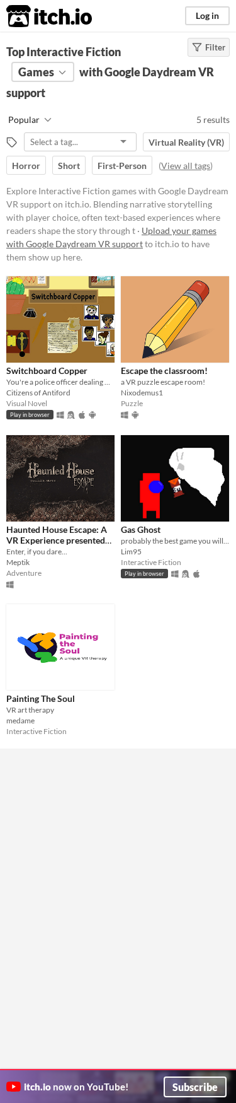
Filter (215, 47)
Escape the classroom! (164, 370)
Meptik (18, 562)
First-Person (122, 165)
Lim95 (131, 551)
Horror (26, 165)
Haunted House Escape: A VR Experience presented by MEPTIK (56, 540)
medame (20, 720)
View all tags (185, 165)
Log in (207, 15)
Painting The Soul (40, 698)
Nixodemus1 (142, 392)
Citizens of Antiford (38, 392)
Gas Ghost (140, 529)
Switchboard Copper (46, 370)
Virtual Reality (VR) (186, 142)
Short (69, 165)
